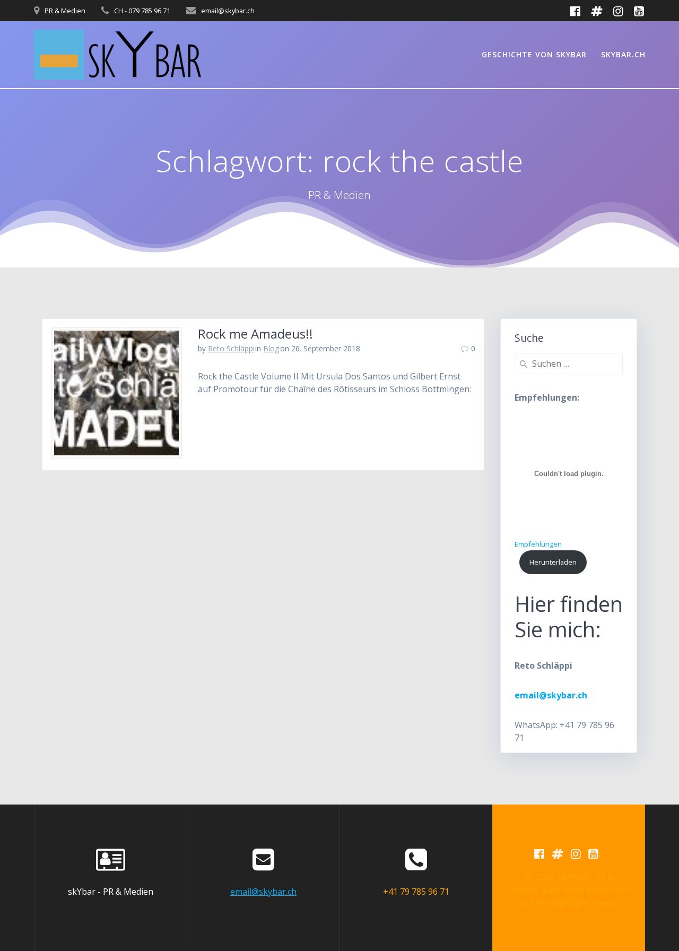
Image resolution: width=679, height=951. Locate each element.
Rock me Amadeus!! (255, 333)
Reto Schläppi (231, 348)
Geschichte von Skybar (534, 54)
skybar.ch (623, 54)
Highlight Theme (585, 903)
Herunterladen (553, 562)
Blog (271, 348)
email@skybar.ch (263, 891)
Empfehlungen (538, 544)
